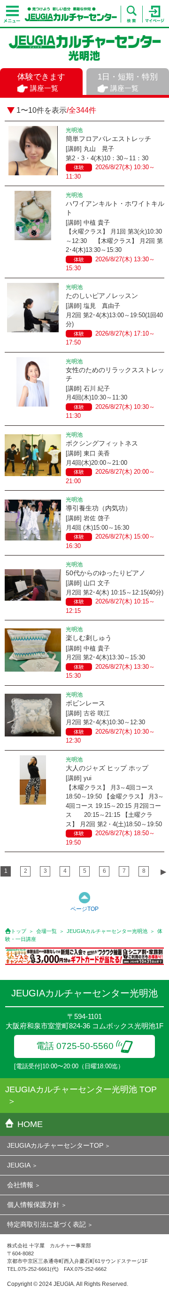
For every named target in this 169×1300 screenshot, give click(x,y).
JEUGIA (19, 1165)
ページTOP (84, 909)
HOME (30, 1124)
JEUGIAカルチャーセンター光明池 (107, 931)
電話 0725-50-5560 (75, 1046)
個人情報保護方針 (33, 1204)
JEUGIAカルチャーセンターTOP (55, 1145)
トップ (18, 931)
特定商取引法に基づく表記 (46, 1224)
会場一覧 (46, 931)
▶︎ (163, 872)
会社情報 (20, 1185)
